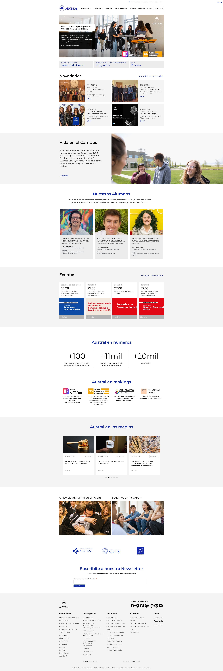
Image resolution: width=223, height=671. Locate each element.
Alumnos (134, 613)
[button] (105, 477)
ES (221, 2)
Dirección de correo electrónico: (85, 579)
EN (218, 2)
